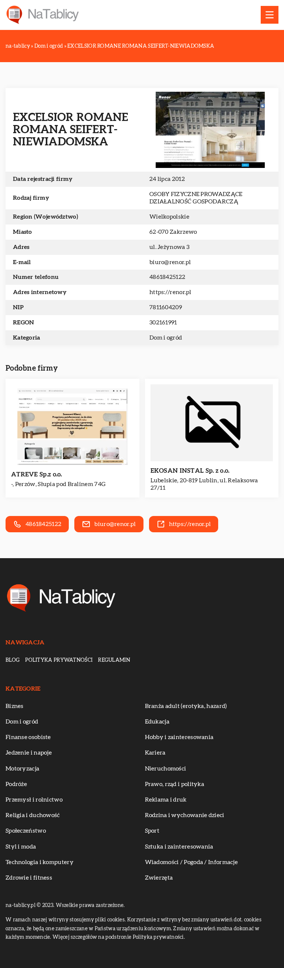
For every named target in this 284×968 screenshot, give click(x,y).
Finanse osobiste (28, 737)
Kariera (155, 753)
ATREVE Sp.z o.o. (36, 474)
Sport (152, 831)
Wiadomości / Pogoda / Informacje (191, 862)
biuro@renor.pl (170, 262)
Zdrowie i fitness (29, 878)
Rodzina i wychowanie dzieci (184, 815)
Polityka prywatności (58, 660)
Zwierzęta (159, 878)
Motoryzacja (22, 769)
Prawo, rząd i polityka (174, 784)
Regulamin (114, 660)
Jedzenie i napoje (29, 753)
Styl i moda (21, 847)
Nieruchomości (165, 769)
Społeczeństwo (26, 831)
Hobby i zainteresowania (179, 737)
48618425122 (167, 277)
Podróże (16, 784)
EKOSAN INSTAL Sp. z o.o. (190, 471)
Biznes (15, 706)
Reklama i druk (166, 800)
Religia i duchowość (33, 815)
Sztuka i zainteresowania (179, 847)
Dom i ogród (165, 338)
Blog (13, 660)
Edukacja (157, 722)
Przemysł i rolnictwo (34, 800)
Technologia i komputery (40, 862)
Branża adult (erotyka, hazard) (186, 706)
